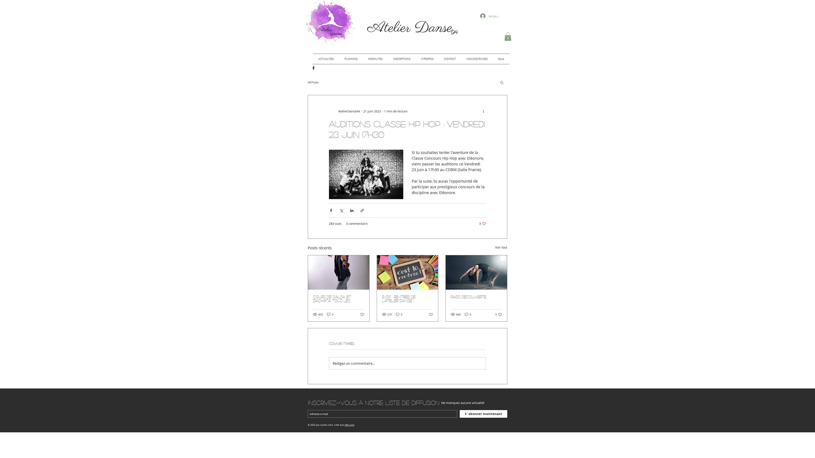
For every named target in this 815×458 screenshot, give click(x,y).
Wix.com (349, 424)
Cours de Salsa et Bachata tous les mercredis (332, 299)
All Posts (313, 82)
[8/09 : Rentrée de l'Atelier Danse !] (407, 272)
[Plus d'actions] (483, 111)
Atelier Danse (412, 28)
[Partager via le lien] (362, 210)
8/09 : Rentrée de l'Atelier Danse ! (399, 299)
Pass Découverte (468, 297)
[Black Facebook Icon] (313, 68)
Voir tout (501, 247)
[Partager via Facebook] (331, 210)
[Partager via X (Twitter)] (341, 210)
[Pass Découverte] (476, 272)
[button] (507, 36)
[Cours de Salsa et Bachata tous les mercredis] (338, 272)
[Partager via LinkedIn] (352, 210)
